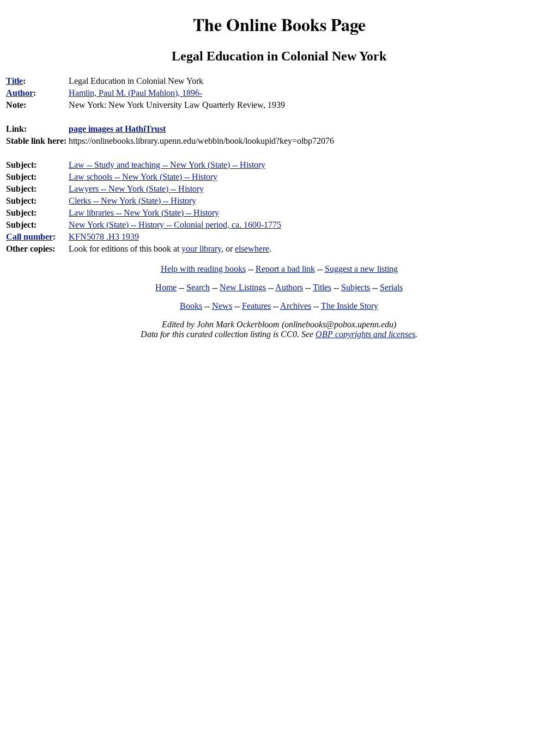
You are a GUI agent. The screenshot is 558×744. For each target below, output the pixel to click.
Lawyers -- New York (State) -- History (136, 188)
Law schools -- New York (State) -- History (143, 176)
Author (19, 92)
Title (14, 81)
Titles (322, 287)
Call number (29, 236)
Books (191, 305)
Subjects (355, 287)
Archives (295, 305)
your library (201, 248)
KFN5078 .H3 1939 (104, 236)
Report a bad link (285, 268)
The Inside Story (349, 305)
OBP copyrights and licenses (365, 334)
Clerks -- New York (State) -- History (132, 200)
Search (198, 287)
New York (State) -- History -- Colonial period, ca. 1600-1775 (175, 224)
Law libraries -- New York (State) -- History (144, 212)
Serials (391, 287)
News (222, 305)
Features (256, 305)
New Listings (243, 287)
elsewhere (252, 248)
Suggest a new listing (361, 268)
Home (166, 287)
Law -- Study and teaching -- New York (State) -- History (167, 164)
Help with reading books (203, 268)
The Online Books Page (279, 24)
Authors (289, 287)
